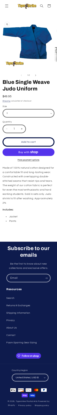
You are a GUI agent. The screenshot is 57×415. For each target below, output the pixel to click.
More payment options (28, 160)
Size (5, 106)
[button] (6, 5)
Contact (10, 335)
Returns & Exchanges (18, 305)
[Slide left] (21, 75)
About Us (11, 328)
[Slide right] (35, 75)
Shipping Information (18, 313)
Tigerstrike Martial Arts (27, 401)
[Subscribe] (46, 278)
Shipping (6, 101)
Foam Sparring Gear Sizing (21, 342)
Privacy (10, 320)
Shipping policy (42, 405)
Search (10, 298)
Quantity (7, 122)
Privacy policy (25, 405)
